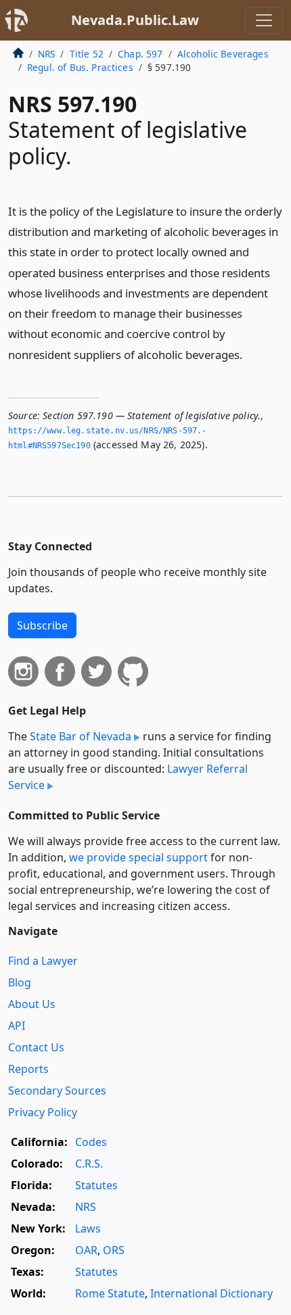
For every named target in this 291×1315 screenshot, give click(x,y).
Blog (19, 982)
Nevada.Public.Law (135, 20)
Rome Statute (110, 1293)
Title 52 (87, 53)
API (16, 1025)
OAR (86, 1250)
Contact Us (36, 1047)
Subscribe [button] (42, 625)
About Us (31, 1004)
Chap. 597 (140, 53)
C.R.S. (89, 1163)
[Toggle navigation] (264, 20)
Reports (28, 1068)
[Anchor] (250, 354)
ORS (114, 1250)
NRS (46, 53)
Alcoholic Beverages (223, 53)
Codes (91, 1141)
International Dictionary (211, 1293)
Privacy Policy (42, 1112)
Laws (88, 1228)
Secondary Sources (57, 1090)
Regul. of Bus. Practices (80, 67)
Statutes (96, 1185)
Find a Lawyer (43, 960)
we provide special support (138, 857)
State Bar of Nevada (80, 736)
